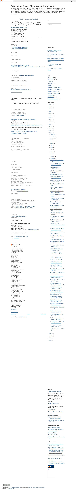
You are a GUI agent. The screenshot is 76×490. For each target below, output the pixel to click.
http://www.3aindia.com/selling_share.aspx (23, 119)
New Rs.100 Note (51, 409)
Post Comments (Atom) (22, 316)
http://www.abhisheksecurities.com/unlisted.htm (21, 89)
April (51, 151)
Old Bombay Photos (52, 432)
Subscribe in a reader (23, 19)
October (52, 138)
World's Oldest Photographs (54, 427)
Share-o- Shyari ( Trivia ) (53, 99)
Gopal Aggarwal (11, 488)
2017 (50, 124)
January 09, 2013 (14, 309)
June (51, 147)
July (51, 145)
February (52, 156)
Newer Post (13, 314)
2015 (50, 128)
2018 (50, 122)
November (52, 136)
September (52, 141)
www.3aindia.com (19, 115)
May (51, 149)
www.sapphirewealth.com (16, 92)
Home (28, 314)
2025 (50, 107)
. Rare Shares (51, 79)
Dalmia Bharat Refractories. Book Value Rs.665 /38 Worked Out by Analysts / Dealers (55, 60)
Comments (50, 83)
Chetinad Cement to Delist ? (56, 294)
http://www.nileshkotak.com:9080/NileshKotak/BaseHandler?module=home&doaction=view (28, 66)
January (52, 158)
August (52, 143)
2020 (50, 117)
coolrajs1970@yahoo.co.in (33, 229)
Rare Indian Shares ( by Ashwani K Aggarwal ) (33, 6)
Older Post (43, 314)
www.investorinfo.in (22, 191)
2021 (50, 115)
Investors (50, 85)
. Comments (50, 77)
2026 (50, 104)
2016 (50, 126)
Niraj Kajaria (15, 244)
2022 (50, 113)
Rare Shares (50, 95)
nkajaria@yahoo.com (17, 131)
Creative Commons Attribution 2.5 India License (36, 487)
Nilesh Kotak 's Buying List (56, 259)
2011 (50, 336)
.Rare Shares (50, 81)
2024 (50, 109)
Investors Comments (54, 89)
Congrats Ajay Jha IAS (53, 415)
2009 (50, 340)
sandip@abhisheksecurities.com (18, 85)
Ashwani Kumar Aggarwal (55, 391)
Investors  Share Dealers (54, 87)
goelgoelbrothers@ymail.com (19, 48)
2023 (50, 111)
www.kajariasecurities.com (18, 125)
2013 (50, 132)
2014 (50, 130)
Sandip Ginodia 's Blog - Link (56, 174)
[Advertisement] (28, 320)
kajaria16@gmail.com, (30, 131)
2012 (50, 333)
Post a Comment (14, 312)
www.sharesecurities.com (34, 125)
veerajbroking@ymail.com (18, 216)
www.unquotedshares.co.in (24, 208)
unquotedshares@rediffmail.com (25, 206)
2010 (50, 338)
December (52, 134)
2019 (50, 119)
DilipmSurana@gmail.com (19, 27)
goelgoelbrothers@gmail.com (19, 47)
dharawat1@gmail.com (27, 75)
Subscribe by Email (33, 19)
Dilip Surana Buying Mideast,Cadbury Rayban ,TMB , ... (57, 225)
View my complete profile (53, 403)
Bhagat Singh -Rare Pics (53, 434)
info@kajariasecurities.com (19, 133)
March (51, 154)
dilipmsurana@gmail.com (18, 189)
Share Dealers (16, 238)
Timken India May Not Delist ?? (57, 239)
